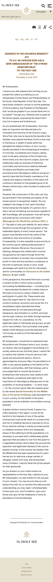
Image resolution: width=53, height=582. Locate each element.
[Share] (50, 28)
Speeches (5, 17)
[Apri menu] (49, 6)
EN (22, 39)
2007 (24, 221)
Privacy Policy (26, 575)
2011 (13, 17)
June (18, 17)
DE (16, 39)
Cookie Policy (26, 571)
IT (32, 39)
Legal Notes (26, 568)
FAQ (26, 564)
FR (27, 39)
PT (36, 39)
